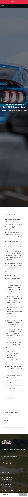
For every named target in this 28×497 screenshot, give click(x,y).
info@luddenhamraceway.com (10, 456)
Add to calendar (11, 398)
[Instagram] (7, 463)
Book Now (15, 1)
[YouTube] (10, 463)
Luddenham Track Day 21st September (11, 413)
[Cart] (23, 6)
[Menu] (26, 6)
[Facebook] (3, 463)
